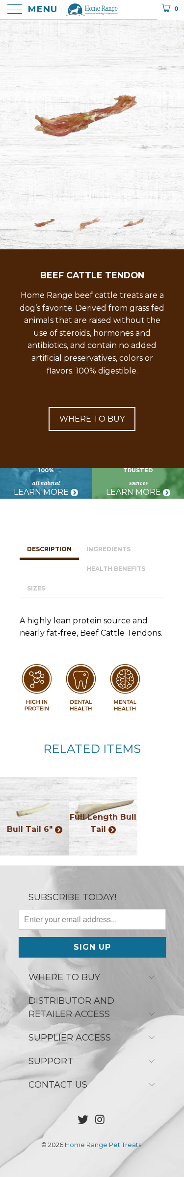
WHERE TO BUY (92, 419)
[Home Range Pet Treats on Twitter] (83, 1120)
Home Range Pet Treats (103, 1145)
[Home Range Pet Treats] (92, 9)
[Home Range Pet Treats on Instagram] (100, 1120)
